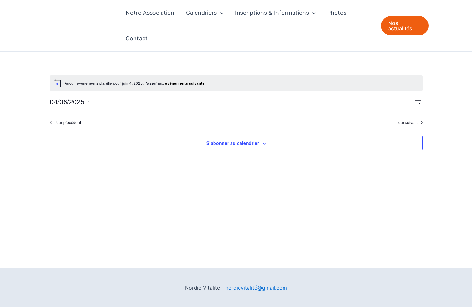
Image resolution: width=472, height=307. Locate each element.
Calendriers (201, 12)
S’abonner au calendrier (232, 143)
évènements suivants (185, 83)
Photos (336, 12)
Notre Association (150, 12)
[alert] (236, 83)
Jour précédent (68, 122)
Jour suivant (407, 122)
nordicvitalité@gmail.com (256, 288)
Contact (137, 38)
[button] (220, 13)
